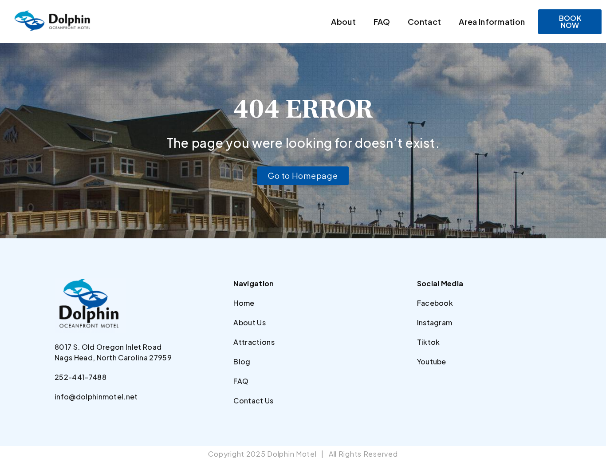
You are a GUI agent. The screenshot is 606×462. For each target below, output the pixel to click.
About (343, 21)
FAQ (382, 21)
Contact (424, 21)
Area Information (492, 21)
